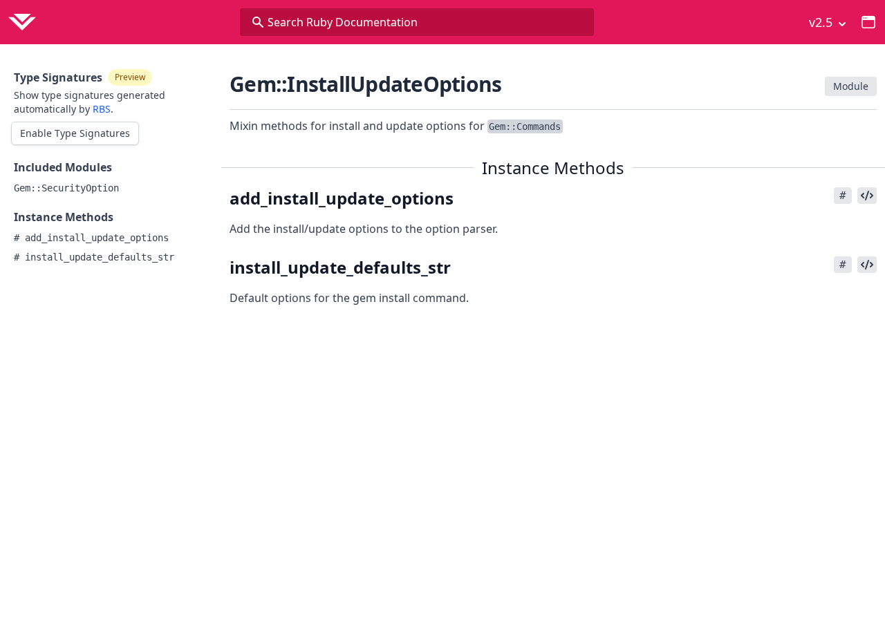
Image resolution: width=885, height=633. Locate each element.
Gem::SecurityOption (66, 187)
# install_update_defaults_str (94, 257)
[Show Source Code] (867, 195)
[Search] (258, 22)
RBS (102, 108)
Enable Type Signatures (75, 133)
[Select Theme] (868, 22)
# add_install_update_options (91, 237)
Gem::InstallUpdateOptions (365, 84)
